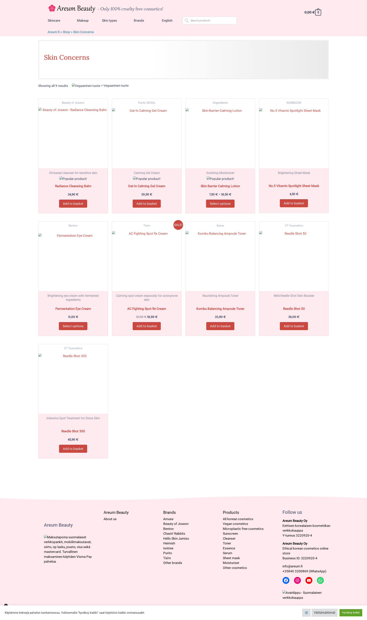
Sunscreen (230, 533)
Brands (169, 512)
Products (231, 512)
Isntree (168, 548)
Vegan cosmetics (235, 524)
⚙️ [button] (306, 612)
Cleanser (229, 538)
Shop (66, 32)
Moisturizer (231, 563)
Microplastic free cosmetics (243, 529)
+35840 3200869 (295, 571)
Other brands (172, 563)
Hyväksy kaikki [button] (351, 612)
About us (110, 519)
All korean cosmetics (238, 519)
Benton (168, 529)
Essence (229, 548)
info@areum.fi (293, 566)
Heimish (169, 543)
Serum (227, 553)
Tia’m (167, 558)
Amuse (168, 519)
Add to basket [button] (73, 204)
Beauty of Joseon (175, 524)
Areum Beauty (116, 512)
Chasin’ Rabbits (174, 533)
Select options (220, 204)
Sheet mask (231, 558)
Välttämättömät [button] (324, 612)
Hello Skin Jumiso (176, 538)
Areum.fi (54, 32)
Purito (167, 553)
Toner (227, 543)
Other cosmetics (235, 568)
